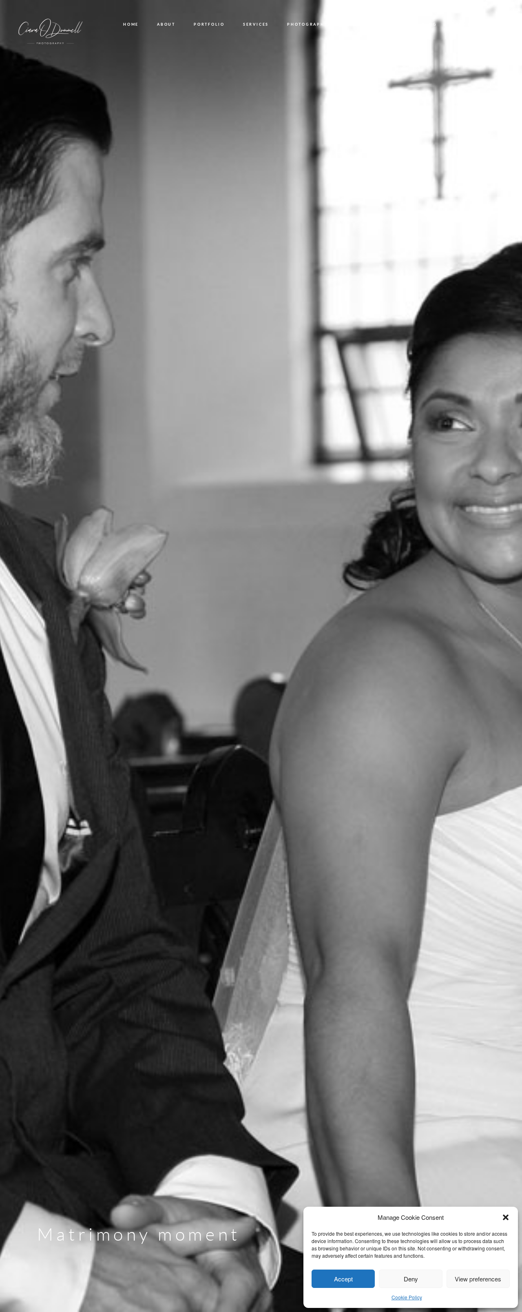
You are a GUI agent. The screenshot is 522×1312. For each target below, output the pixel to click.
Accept (343, 1278)
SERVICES (256, 24)
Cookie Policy (407, 1297)
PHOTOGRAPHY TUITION (320, 24)
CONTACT (467, 24)
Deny (411, 1278)
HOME (131, 24)
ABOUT (166, 24)
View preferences (478, 1278)
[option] (261, 656)
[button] (506, 1217)
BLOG (429, 24)
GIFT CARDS (388, 24)
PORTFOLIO (209, 24)
